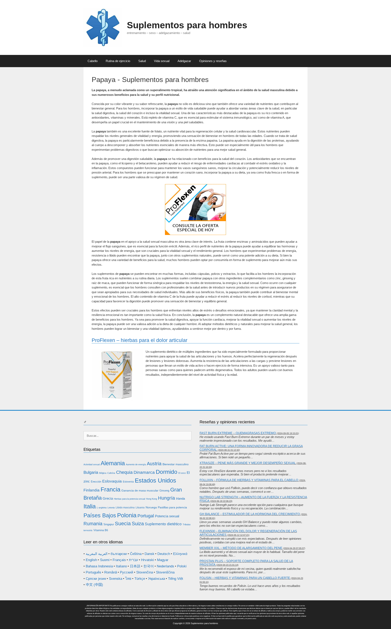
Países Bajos (99, 515)
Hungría (166, 498)
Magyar (162, 560)
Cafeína (111, 473)
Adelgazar (184, 61)
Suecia (123, 523)
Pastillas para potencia (172, 507)
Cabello (93, 61)
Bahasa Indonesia (99, 566)
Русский (126, 572)
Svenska (115, 579)
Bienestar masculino (176, 464)
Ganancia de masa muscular (139, 490)
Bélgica (102, 473)
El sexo (182, 473)
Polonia (126, 515)
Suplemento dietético (163, 524)
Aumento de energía (136, 464)
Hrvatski (147, 560)
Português (93, 572)
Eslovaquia (112, 481)
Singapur (108, 524)
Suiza (138, 523)
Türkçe (139, 579)
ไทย (128, 579)
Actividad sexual (91, 464)
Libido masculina (125, 507)
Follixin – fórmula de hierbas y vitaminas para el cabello (249, 480)
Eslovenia (128, 481)
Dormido (166, 472)
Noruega (151, 507)
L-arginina (102, 507)
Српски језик (96, 579)
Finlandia (91, 490)
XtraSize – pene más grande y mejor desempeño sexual (248, 463)
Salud (142, 61)
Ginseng (164, 490)
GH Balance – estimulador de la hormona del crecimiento (250, 514)
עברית (133, 560)
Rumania (92, 523)
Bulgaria (90, 472)
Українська (156, 579)
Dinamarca (144, 472)
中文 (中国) (94, 585)
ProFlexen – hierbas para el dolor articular (139, 340)
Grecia (108, 498)
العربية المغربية (97, 554)
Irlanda (180, 498)
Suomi (105, 560)
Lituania (140, 507)
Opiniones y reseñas (213, 61)
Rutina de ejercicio (118, 61)
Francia (110, 489)
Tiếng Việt (175, 579)
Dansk (149, 554)
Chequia (124, 472)
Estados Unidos (155, 480)
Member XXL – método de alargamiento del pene (241, 548)
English (91, 560)
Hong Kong (151, 499)
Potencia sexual (167, 516)
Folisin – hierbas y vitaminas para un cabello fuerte (245, 578)
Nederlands (165, 566)
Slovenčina (144, 572)
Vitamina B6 (100, 530)
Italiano (121, 566)
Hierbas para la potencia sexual (129, 499)
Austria (154, 463)
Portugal (145, 515)
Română (110, 572)
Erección (96, 481)
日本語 (135, 566)
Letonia (111, 507)
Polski (182, 566)
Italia (89, 506)
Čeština (136, 554)
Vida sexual (161, 61)
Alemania (113, 463)
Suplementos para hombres (187, 25)
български (119, 554)
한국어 (148, 566)
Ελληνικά (180, 554)
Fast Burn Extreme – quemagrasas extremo (238, 433)
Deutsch (163, 554)
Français (119, 560)
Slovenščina (165, 572)
